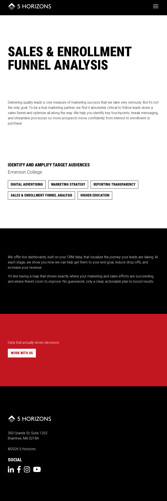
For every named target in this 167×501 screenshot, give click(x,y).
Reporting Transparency (114, 184)
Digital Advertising (27, 184)
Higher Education (94, 195)
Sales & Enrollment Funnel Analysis (41, 195)
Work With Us (22, 353)
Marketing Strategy (68, 184)
